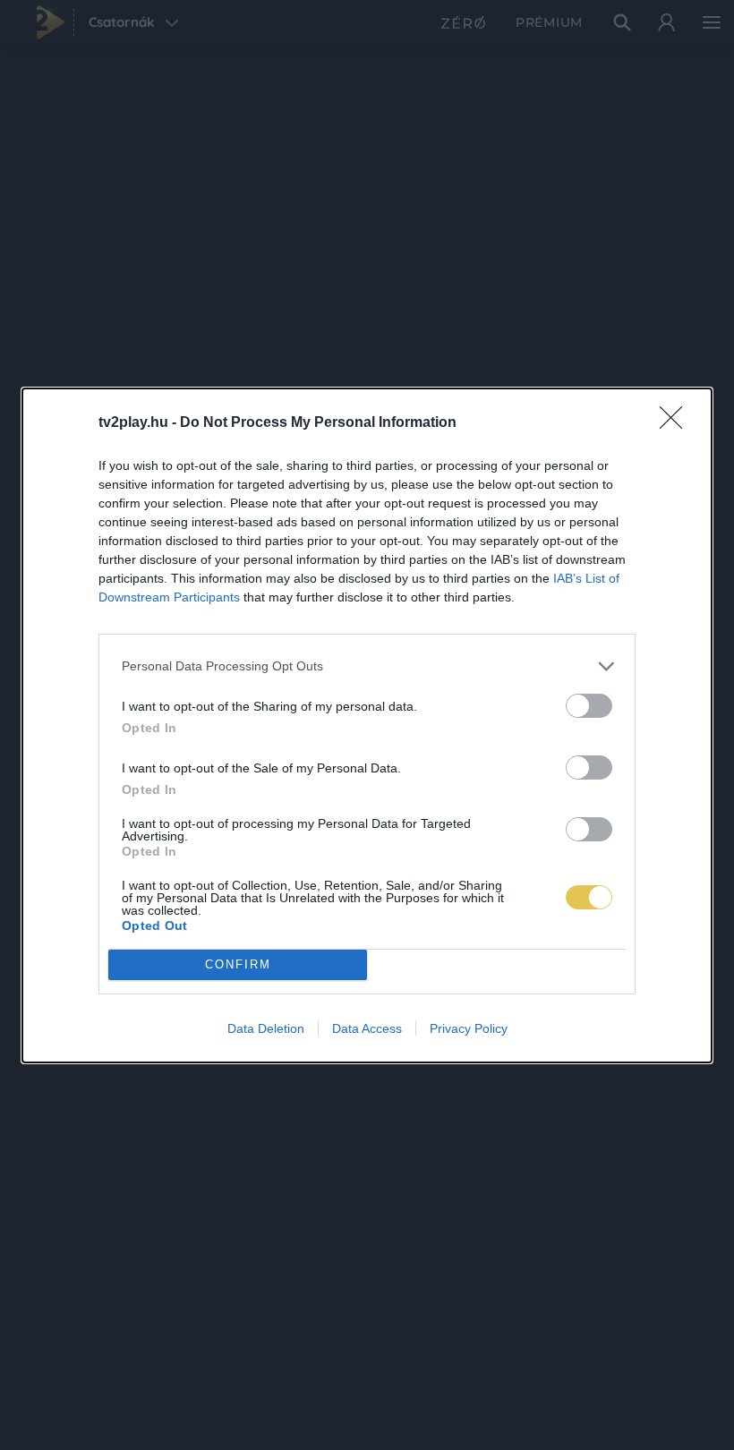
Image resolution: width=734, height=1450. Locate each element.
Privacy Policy (469, 1028)
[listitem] (367, 666)
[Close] (677, 423)
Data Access (367, 1028)
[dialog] (367, 725)
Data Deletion (265, 1028)
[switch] (589, 706)
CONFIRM (238, 964)
